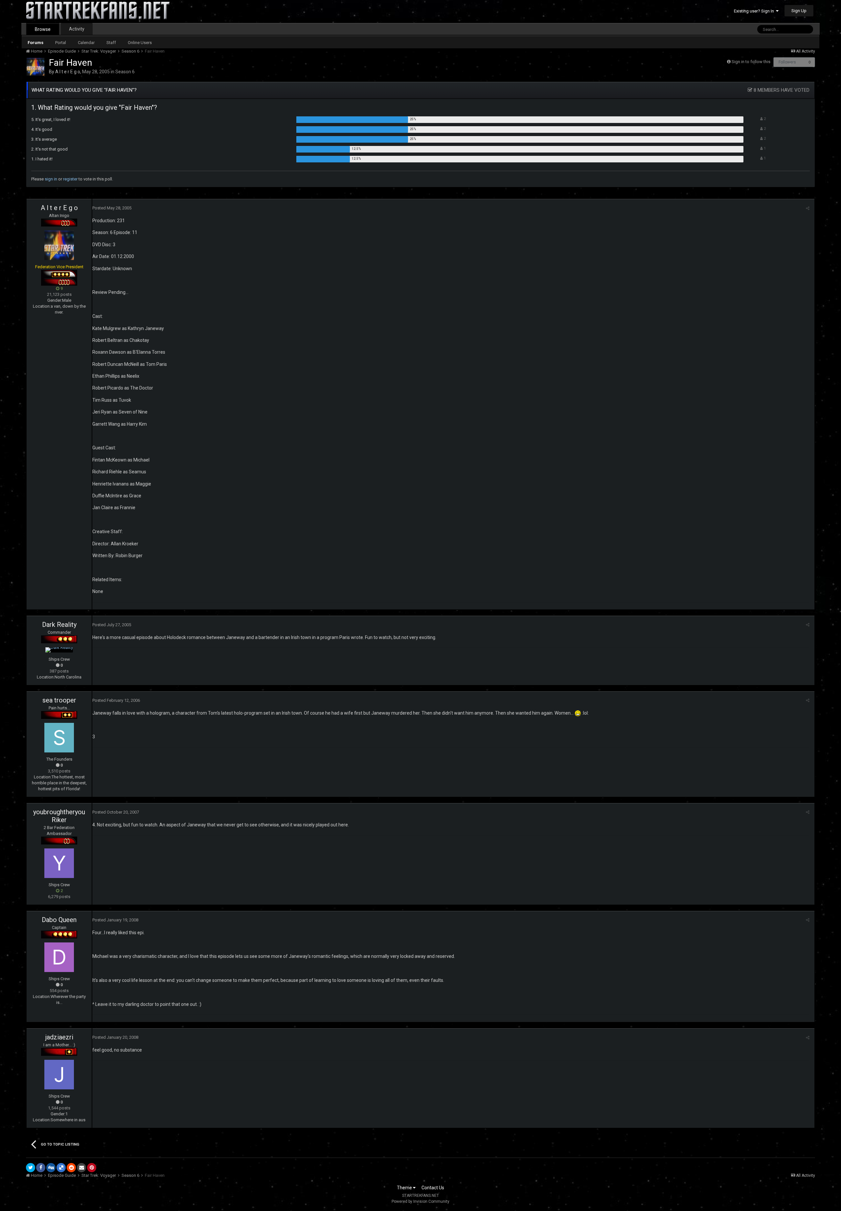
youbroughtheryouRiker (59, 816)
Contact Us (432, 1187)
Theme (405, 1187)
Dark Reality (59, 625)
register (70, 179)
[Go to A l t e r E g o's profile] (35, 67)
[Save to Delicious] (61, 1167)
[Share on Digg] (51, 1167)
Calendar (86, 42)
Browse (43, 29)
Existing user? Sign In (755, 11)
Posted (111, 207)
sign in (51, 179)
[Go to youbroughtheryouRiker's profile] (59, 863)
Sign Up (799, 10)
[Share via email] (81, 1167)
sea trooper (59, 700)
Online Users (140, 42)
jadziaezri (59, 1037)
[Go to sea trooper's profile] (59, 737)
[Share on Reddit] (71, 1167)
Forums (35, 42)
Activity (76, 29)
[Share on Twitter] (30, 1167)
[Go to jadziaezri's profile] (59, 1074)
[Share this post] (807, 208)
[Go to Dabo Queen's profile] (59, 957)
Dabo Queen (59, 920)
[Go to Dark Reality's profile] (59, 650)
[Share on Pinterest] (91, 1167)
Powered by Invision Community (420, 1201)
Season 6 (125, 71)
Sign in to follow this (751, 61)
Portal (60, 42)
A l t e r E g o (67, 71)
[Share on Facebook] (40, 1167)
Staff (111, 42)
